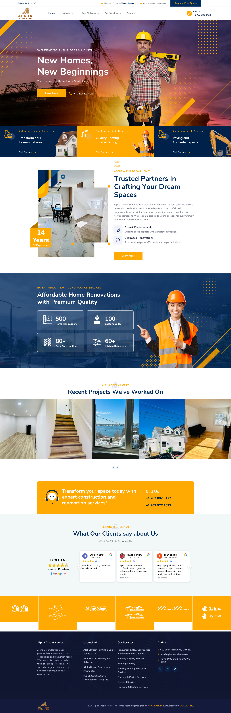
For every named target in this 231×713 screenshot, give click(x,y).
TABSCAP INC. (186, 705)
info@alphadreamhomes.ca (174, 654)
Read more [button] (87, 578)
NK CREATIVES (155, 705)
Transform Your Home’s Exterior (30, 140)
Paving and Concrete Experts (185, 140)
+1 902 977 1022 (158, 505)
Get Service (25, 152)
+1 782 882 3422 (202, 14)
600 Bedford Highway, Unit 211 (175, 649)
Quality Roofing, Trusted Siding (108, 140)
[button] (113, 467)
